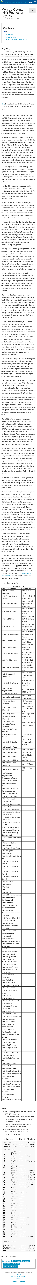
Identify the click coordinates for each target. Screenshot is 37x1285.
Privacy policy (18, 1274)
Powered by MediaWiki (19, 1281)
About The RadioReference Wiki (18, 1276)
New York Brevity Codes (11, 1264)
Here (3, 104)
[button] (3, 25)
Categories (6, 1261)
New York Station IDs (10, 1266)
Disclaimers (18, 1278)
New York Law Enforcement (20, 1261)
